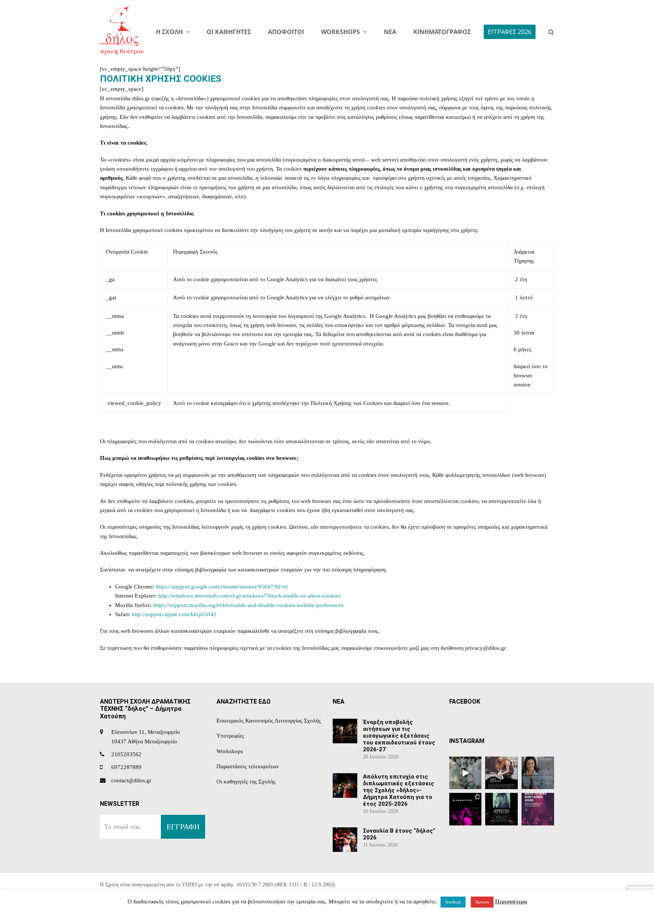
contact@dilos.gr (131, 780)
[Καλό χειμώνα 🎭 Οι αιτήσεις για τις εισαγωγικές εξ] (465, 773)
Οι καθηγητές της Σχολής (246, 782)
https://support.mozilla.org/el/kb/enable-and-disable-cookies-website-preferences (248, 605)
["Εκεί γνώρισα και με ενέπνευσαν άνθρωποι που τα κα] (501, 773)
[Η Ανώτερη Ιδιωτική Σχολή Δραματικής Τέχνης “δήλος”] (501, 809)
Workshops (229, 751)
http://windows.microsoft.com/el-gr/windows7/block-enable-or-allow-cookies (249, 596)
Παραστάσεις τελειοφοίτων (247, 766)
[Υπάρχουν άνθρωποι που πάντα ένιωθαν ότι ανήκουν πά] (538, 809)
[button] (551, 32)
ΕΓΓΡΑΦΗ (183, 826)
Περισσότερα (511, 901)
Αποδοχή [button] (453, 902)
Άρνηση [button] (482, 902)
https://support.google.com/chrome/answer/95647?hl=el (222, 587)
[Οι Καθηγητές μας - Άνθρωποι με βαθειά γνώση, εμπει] (465, 809)
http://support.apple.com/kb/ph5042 (174, 614)
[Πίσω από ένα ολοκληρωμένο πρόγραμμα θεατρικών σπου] (538, 773)
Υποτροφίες (230, 736)
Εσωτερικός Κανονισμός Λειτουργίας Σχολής (268, 721)
